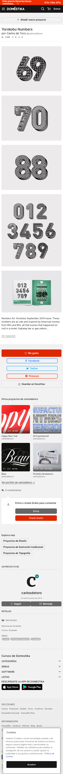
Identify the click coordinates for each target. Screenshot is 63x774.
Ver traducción (8, 336)
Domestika (6, 726)
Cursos (5, 709)
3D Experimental (41, 436)
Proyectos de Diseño (14, 540)
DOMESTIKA (15, 9)
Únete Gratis (36, 518)
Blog (33, 726)
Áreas (5, 666)
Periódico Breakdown (43, 474)
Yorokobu (13, 630)
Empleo (23, 709)
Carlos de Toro (25, 33)
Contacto (16, 726)
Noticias (25, 726)
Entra (36, 511)
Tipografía (36, 639)
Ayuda (39, 726)
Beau (4, 474)
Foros (30, 709)
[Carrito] (48, 9)
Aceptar (31, 764)
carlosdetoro (31, 399)
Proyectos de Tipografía (16, 553)
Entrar (57, 8)
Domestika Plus (28, 713)
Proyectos (13, 709)
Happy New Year (10, 436)
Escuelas (48, 709)
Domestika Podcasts (10, 713)
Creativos (39, 709)
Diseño (6, 639)
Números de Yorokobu (11, 626)
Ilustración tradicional (20, 639)
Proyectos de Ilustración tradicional (23, 547)
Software (8, 671)
